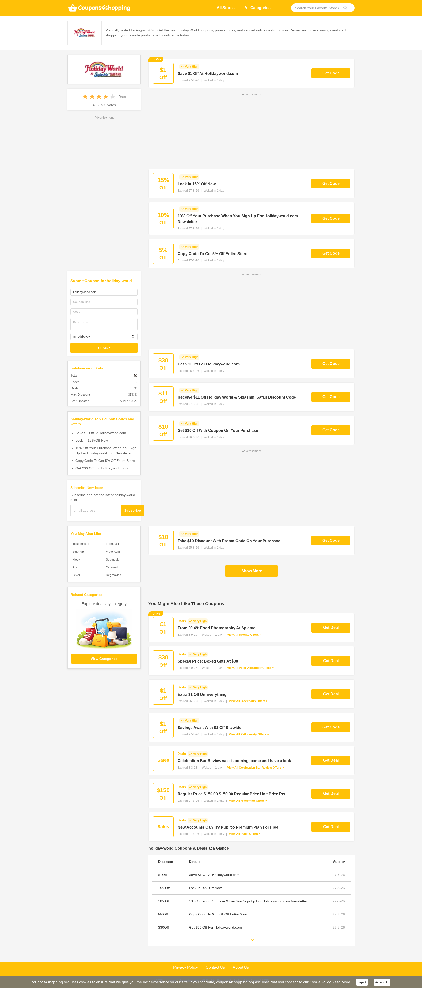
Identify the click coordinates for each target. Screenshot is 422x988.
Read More (341, 982)
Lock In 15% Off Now (91, 440)
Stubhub (78, 551)
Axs (75, 567)
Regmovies (113, 575)
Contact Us (215, 967)
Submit (104, 348)
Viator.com (113, 551)
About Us (241, 967)
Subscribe (132, 510)
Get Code (331, 73)
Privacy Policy (185, 967)
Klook (76, 559)
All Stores (226, 8)
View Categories (104, 659)
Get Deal (331, 627)
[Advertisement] (104, 193)
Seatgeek (112, 559)
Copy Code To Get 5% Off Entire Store (105, 461)
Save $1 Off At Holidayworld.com (100, 433)
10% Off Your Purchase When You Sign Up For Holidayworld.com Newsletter (105, 450)
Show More (251, 571)
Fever (76, 575)
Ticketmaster (81, 544)
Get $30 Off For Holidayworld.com (101, 468)
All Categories (257, 8)
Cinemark (112, 567)
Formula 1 (112, 544)
